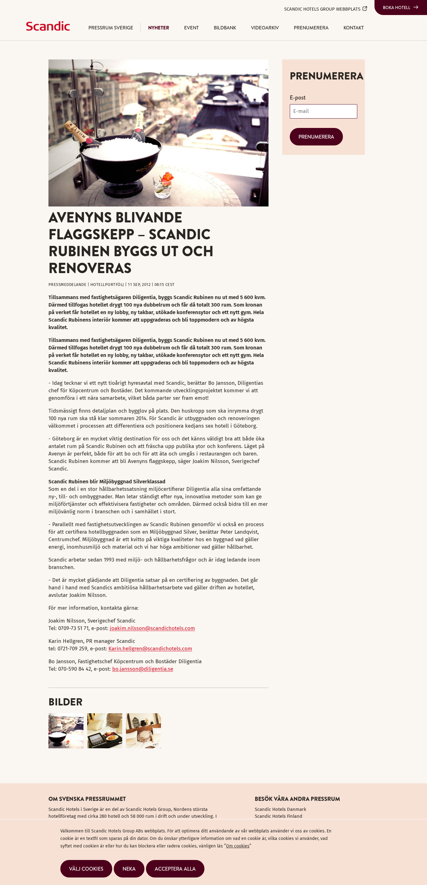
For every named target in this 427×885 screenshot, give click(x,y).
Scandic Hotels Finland (278, 816)
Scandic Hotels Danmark (280, 809)
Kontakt (354, 27)
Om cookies (237, 846)
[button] (86, 868)
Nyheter (158, 27)
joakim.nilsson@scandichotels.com (152, 628)
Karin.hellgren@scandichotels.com (150, 648)
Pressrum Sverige (110, 27)
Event (191, 27)
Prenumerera (311, 27)
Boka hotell (396, 7)
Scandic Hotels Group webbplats (322, 9)
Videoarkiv (265, 27)
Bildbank (225, 27)
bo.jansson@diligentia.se (142, 669)
